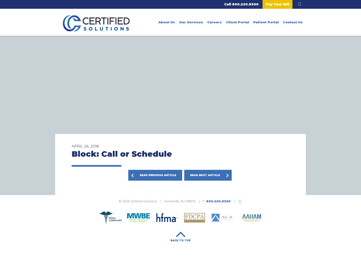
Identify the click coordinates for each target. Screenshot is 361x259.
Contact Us (293, 22)
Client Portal (237, 22)
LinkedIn (299, 4)
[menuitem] (166, 22)
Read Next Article (205, 175)
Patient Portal (266, 22)
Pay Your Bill (277, 4)
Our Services (191, 22)
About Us (166, 22)
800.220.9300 (245, 4)
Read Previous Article (158, 175)
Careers (214, 22)
